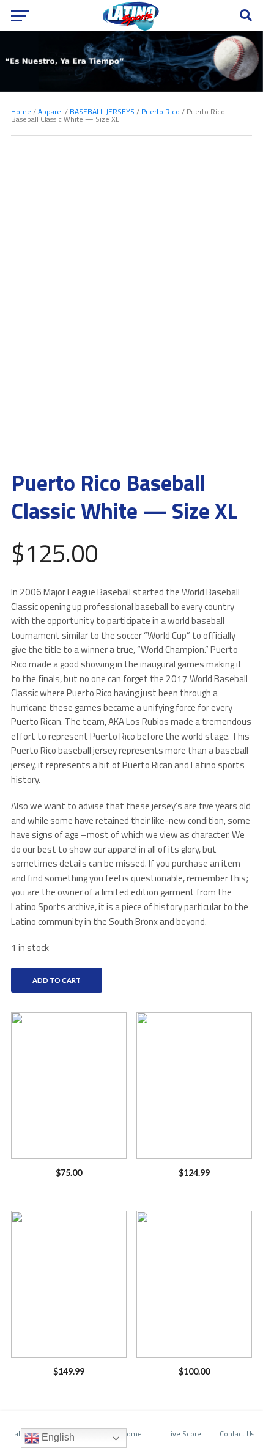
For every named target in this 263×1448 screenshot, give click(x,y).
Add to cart (56, 980)
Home (21, 111)
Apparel (50, 111)
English (57, 1437)
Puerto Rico (160, 111)
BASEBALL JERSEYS (102, 111)
